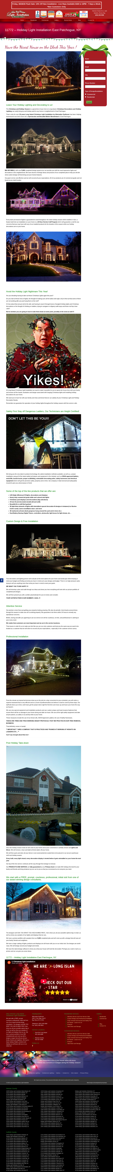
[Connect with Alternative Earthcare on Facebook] (1, 580)
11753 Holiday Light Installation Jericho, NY (51, 1099)
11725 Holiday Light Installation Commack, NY (17, 1160)
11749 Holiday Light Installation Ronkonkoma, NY (87, 1155)
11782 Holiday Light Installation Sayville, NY (85, 1160)
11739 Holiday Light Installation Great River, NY (52, 1145)
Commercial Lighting (48, 1073)
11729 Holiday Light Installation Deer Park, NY (17, 1163)
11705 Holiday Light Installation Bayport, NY (16, 1139)
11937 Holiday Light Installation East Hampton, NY (18, 1166)
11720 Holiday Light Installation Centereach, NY (17, 1155)
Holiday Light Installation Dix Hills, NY (15, 1165)
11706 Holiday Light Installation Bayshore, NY (17, 1141)
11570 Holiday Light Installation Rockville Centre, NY (87, 1109)
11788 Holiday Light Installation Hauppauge (51, 1148)
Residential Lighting (34, 1073)
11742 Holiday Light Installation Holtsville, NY (51, 1151)
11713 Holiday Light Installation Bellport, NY (16, 1143)
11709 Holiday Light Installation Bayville (15, 1094)
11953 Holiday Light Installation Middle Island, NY (52, 1170)
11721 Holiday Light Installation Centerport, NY (17, 1156)
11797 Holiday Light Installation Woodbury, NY (86, 1124)
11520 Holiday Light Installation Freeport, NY (17, 1119)
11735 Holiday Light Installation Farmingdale (17, 1114)
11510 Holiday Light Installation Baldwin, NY (16, 1092)
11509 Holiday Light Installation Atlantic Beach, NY (18, 1091)
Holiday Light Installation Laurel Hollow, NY (51, 1106)
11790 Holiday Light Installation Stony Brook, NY (86, 1166)
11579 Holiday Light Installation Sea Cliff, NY (85, 1114)
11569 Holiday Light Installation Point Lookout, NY (87, 1106)
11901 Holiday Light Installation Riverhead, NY (86, 1153)
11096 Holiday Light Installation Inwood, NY (51, 1096)
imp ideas (104, 1082)
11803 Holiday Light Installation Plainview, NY (86, 1104)
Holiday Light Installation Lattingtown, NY (50, 1104)
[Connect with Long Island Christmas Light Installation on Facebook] (32, 1045)
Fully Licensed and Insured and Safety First (79, 1020)
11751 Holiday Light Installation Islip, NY (50, 1156)
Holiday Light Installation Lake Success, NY (51, 1103)
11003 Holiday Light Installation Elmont (15, 1113)
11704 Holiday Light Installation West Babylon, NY (87, 1168)
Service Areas (68, 20)
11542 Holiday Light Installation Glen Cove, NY (17, 1123)
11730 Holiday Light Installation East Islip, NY (17, 1170)
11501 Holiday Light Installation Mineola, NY (51, 1126)
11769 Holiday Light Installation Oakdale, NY (85, 1145)
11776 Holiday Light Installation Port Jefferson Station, (88, 1150)
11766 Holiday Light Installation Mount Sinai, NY (86, 1136)
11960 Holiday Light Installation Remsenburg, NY (87, 1151)
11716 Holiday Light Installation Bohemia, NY (17, 1146)
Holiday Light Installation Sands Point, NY (85, 1113)
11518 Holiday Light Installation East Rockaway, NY (18, 1111)
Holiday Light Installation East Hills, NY (15, 1168)
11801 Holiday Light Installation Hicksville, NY (52, 1094)
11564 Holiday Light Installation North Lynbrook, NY (87, 1094)
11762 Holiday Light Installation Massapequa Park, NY (54, 1119)
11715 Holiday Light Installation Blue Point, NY (17, 1145)
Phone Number (90, 83)
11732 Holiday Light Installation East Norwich (17, 1109)
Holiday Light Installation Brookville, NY (15, 1099)
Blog (79, 20)
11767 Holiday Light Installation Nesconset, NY (86, 1138)
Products (69, 1024)
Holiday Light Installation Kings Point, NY (50, 1101)
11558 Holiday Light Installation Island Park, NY (52, 1097)
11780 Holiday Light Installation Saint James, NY (86, 1158)
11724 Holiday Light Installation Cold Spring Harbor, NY (19, 1106)
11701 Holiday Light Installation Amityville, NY (17, 1134)
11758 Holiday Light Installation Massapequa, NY (52, 1118)
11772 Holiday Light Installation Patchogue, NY (86, 1146)
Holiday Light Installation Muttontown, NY (85, 1091)
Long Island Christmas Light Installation (19, 1082)
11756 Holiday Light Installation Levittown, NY (52, 1108)
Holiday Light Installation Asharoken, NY (15, 1136)
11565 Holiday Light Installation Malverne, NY (52, 1114)
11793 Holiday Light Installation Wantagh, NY (86, 1121)
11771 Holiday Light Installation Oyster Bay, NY (86, 1103)
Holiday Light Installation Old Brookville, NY (85, 1099)
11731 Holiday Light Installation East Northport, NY (53, 1134)
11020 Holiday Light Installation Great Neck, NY (17, 1126)
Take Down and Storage (74, 1026)
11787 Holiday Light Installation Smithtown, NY (86, 1165)
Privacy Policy (84, 1073)
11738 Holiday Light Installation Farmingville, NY (52, 1143)
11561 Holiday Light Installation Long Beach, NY (52, 1111)
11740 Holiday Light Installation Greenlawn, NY (52, 1146)
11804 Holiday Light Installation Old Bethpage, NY (87, 1097)
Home (22, 20)
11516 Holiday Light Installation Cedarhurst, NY (17, 1103)
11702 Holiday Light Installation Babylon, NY (17, 1138)
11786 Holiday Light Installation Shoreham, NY (86, 1163)
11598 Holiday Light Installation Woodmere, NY (86, 1126)
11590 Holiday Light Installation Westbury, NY (86, 1123)
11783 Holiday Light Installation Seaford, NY (85, 1116)
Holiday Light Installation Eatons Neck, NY (51, 1139)
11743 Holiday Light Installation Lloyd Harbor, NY (52, 1165)
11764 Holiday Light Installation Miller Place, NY (86, 1134)
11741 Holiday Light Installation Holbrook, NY (51, 1150)
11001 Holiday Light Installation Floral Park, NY (17, 1116)
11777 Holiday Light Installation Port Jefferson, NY (87, 1148)
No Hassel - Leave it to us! (74, 1022)
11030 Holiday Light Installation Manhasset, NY (52, 1116)
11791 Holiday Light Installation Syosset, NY (85, 1118)
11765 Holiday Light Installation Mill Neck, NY (51, 1124)
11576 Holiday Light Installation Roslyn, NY (85, 1111)
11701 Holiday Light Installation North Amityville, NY (87, 1139)
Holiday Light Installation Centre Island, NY (16, 1104)
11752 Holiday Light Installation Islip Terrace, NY (52, 1158)
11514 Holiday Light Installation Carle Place (16, 1101)
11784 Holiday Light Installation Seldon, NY (85, 1161)
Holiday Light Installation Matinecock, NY (50, 1121)
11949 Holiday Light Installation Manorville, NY (52, 1166)
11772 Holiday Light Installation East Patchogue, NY (53, 1136)
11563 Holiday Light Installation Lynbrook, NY (52, 1113)
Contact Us (91, 20)
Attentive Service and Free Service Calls (78, 1016)
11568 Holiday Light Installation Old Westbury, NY (87, 1101)
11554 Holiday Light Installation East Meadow (17, 1108)
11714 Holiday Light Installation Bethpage (16, 1097)
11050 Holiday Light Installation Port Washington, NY (87, 1108)
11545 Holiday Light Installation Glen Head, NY (17, 1124)
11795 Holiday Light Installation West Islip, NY (86, 1170)
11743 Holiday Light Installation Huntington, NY (52, 1153)
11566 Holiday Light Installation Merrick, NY (51, 1123)
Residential (33, 20)
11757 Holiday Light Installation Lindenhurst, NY (52, 1163)
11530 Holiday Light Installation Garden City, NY (17, 1121)
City (87, 75)
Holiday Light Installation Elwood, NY (49, 1141)
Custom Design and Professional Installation (79, 1018)
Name (87, 59)
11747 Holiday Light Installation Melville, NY (51, 1168)
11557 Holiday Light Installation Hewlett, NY (51, 1092)
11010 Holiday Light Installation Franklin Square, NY (18, 1118)
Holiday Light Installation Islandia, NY (50, 1155)
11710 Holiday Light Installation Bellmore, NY (17, 1096)
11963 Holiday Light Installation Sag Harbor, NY (86, 1156)
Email (87, 67)
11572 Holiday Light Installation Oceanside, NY (86, 1096)
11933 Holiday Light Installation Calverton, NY (17, 1153)
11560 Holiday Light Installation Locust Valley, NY (52, 1109)
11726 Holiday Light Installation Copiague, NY (17, 1161)
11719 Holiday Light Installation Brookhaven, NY (17, 1151)
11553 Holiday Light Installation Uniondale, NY (86, 1119)
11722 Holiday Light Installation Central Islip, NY (17, 1158)
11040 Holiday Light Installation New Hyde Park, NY (87, 1092)
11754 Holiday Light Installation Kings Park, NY (52, 1160)
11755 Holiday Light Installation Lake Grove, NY (52, 1161)
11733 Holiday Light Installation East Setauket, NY (53, 1138)
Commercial (45, 20)
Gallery (56, 20)
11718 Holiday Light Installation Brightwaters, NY (18, 1150)
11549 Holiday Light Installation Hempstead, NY (52, 1091)
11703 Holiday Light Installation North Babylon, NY (87, 1141)
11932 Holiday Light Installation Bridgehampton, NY (18, 1148)
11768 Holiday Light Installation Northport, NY (86, 1143)
